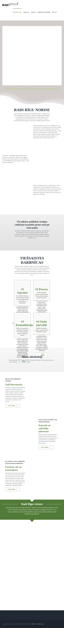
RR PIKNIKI (5, 155)
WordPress (34, 624)
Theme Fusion (40, 624)
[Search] (59, 12)
